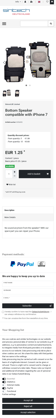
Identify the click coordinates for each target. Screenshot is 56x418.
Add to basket (33, 174)
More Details (10, 217)
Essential (11, 379)
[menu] (4, 23)
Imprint (48, 368)
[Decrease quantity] (14, 176)
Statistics (11, 382)
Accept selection (28, 412)
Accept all (28, 400)
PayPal (10, 388)
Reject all (28, 406)
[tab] (28, 210)
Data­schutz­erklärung (21, 374)
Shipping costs (20, 192)
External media (13, 385)
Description (9, 210)
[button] (18, 2)
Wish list (12, 185)
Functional (11, 391)
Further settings (9, 394)
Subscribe (27, 306)
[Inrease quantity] (14, 172)
